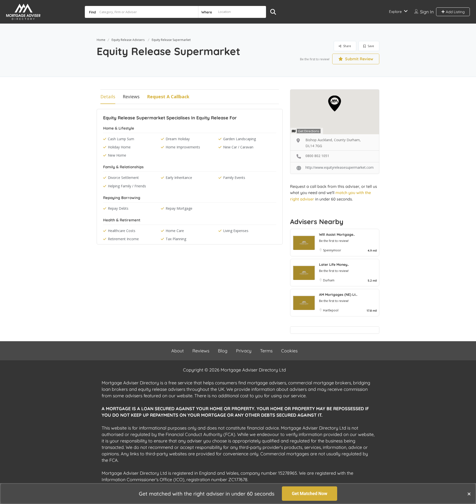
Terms (266, 351)
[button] (469, 494)
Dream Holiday (178, 138)
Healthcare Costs (121, 230)
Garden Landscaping (239, 138)
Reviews (131, 97)
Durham (328, 280)
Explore (395, 11)
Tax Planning (176, 238)
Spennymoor (332, 250)
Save (370, 46)
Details (107, 97)
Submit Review (358, 58)
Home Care (175, 230)
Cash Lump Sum (121, 138)
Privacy (243, 351)
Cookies (289, 351)
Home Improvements (183, 147)
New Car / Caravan (238, 147)
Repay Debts (118, 208)
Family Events (234, 177)
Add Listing (455, 11)
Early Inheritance (179, 177)
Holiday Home (119, 147)
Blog (222, 351)
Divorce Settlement (123, 177)
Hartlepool (330, 310)
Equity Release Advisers (128, 40)
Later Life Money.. (334, 264)
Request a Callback (168, 97)
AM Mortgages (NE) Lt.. (338, 294)
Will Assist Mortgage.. (337, 234)
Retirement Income (123, 238)
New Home (117, 155)
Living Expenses (235, 230)
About (177, 351)
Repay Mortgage (179, 208)
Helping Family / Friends (127, 186)
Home (101, 40)
